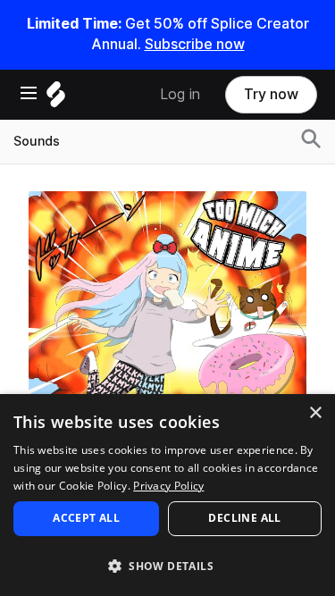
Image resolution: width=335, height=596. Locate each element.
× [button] (315, 413)
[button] (167, 565)
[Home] (55, 99)
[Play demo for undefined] (168, 330)
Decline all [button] (244, 517)
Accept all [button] (86, 517)
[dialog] (167, 495)
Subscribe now (195, 44)
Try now (271, 94)
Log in (180, 94)
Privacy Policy (168, 485)
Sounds (36, 141)
